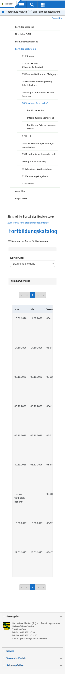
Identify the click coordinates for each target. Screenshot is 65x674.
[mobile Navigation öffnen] (21, 4)
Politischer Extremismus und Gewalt (41, 127)
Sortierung (17, 257)
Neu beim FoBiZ (23, 34)
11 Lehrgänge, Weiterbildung (37, 168)
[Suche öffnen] (32, 4)
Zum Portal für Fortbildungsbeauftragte (28, 222)
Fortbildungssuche (24, 26)
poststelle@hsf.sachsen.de (33, 638)
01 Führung (28, 56)
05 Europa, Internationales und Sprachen (38, 94)
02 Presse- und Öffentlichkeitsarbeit (32, 65)
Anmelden (57, 18)
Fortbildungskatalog (25, 48)
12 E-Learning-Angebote (35, 176)
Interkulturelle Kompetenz (40, 117)
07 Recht (26, 136)
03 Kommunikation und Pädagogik (40, 74)
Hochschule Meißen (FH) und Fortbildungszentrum (33, 11)
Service (10, 651)
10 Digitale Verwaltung (34, 161)
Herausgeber (12, 616)
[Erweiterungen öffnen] (42, 4)
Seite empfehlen (15, 665)
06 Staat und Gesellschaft (35, 103)
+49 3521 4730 (27, 632)
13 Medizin (28, 183)
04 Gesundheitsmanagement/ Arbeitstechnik (37, 83)
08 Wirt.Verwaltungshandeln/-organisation (38, 145)
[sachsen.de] (8, 5)
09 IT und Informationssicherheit (39, 154)
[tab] (32, 616)
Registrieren (21, 198)
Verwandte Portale (16, 658)
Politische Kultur (35, 110)
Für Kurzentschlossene (26, 41)
